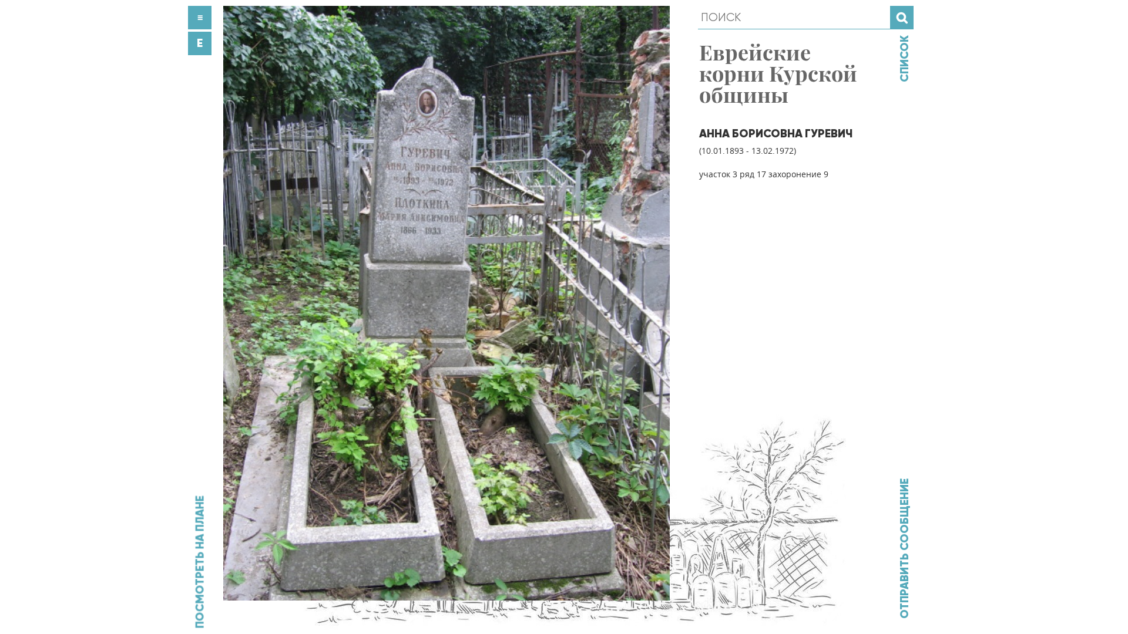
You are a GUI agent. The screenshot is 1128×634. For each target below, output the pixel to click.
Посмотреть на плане (200, 561)
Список (904, 58)
